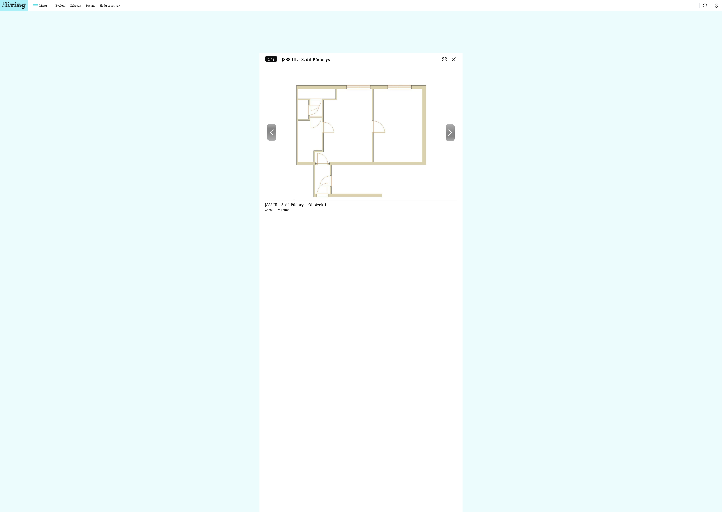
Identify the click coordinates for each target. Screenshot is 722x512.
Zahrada (75, 5)
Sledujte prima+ (110, 5)
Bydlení (60, 5)
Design (90, 5)
